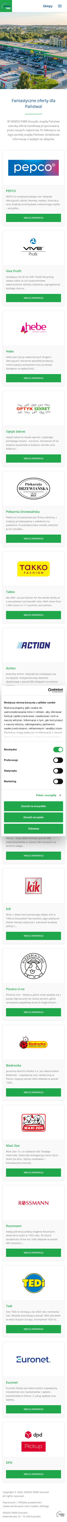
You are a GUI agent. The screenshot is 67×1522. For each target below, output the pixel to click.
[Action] (33, 645)
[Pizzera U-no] (33, 966)
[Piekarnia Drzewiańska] (33, 488)
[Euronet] (33, 1359)
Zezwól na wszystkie (33, 806)
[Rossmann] (33, 1202)
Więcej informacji (33, 217)
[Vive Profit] (33, 248)
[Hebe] (33, 328)
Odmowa (33, 828)
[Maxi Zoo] (33, 1122)
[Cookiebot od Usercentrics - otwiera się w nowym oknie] (48, 690)
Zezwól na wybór (33, 817)
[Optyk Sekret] (33, 408)
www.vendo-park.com (16, 1506)
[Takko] (33, 568)
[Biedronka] (33, 1042)
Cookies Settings (39, 1506)
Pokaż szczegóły (46, 795)
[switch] (58, 760)
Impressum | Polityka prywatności (22, 1502)
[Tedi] (33, 1283)
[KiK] (33, 886)
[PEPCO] (33, 167)
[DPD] (33, 1439)
